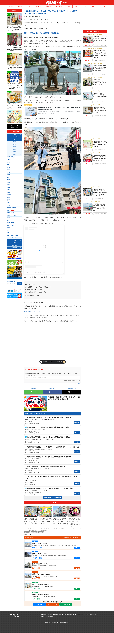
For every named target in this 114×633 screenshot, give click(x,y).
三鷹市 (10, 210)
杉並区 (8, 189)
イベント (84, 6)
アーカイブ (102, 6)
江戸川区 (9, 159)
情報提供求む (58, 614)
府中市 (8, 220)
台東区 (8, 174)
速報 (93, 6)
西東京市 (9, 205)
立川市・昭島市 (10, 222)
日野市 (8, 227)
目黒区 (8, 197)
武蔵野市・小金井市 (11, 207)
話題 (76, 6)
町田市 (8, 232)
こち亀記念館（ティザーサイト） (33, 311)
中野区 (8, 187)
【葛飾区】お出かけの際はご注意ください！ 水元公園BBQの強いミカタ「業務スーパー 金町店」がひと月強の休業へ (100, 207)
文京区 (8, 179)
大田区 (8, 202)
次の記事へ (71, 388)
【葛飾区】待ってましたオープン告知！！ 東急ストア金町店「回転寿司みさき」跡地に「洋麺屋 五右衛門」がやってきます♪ (100, 54)
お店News (48, 6)
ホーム (44, 614)
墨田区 (8, 167)
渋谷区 (8, 192)
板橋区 (8, 182)
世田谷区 (9, 195)
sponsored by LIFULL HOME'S (71, 537)
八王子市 (9, 230)
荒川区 (8, 172)
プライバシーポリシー (90, 614)
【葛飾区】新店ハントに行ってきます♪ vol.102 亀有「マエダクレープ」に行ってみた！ (14, 67)
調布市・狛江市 (10, 212)
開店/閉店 (38, 6)
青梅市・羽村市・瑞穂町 (12, 235)
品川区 (8, 200)
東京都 (38, 16)
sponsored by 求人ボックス (41, 413)
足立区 (8, 169)
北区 (8, 177)
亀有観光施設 (40, 532)
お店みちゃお (59, 6)
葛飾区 (65, 3)
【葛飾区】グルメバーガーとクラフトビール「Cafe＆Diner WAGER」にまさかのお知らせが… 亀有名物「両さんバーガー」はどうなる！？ (100, 192)
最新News (20, 6)
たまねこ (33, 534)
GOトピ (11, 6)
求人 (30, 6)
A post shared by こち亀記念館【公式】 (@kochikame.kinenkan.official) (43, 272)
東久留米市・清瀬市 (11, 215)
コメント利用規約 (77, 383)
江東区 (8, 162)
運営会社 (50, 614)
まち (69, 6)
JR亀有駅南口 (27, 532)
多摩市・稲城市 (10, 225)
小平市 (8, 217)
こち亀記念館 (34, 532)
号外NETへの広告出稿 (69, 614)
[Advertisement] (95, 19)
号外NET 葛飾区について (49, 616)
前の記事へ (34, 388)
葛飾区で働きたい (30, 413)
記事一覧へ (52, 388)
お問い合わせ (80, 614)
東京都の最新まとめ (11, 157)
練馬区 (8, 184)
